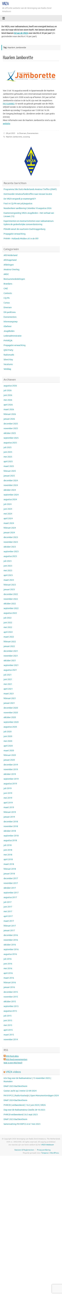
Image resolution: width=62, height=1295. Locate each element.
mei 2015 (8, 1025)
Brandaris (8, 284)
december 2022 (11, 594)
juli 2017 (8, 902)
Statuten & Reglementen (24, 1150)
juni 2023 (8, 566)
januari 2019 (9, 817)
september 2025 (11, 438)
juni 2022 (8, 622)
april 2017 (8, 916)
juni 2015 (8, 1020)
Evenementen (32, 133)
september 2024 (11, 495)
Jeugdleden (9, 331)
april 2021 (8, 689)
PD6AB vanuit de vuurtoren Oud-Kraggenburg (24, 229)
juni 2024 (8, 509)
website (6, 123)
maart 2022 (9, 637)
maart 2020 (9, 750)
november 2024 (11, 485)
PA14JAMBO (9, 104)
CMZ (6, 288)
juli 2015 (8, 1016)
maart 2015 (9, 1035)
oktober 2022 (10, 603)
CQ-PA (7, 298)
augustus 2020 (10, 727)
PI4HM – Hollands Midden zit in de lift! (21, 238)
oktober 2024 (10, 490)
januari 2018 (9, 873)
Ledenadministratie (12, 336)
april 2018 (8, 859)
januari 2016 (9, 987)
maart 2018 (9, 864)
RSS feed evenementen (16, 1059)
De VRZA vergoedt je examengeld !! (20, 199)
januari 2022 (9, 646)
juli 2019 (8, 788)
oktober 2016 (10, 945)
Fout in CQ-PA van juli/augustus (18, 203)
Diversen (22, 133)
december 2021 (11, 651)
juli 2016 (8, 959)
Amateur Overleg (11, 269)
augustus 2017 (10, 897)
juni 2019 (8, 793)
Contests (8, 293)
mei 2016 (8, 968)
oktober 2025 (10, 433)
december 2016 (11, 935)
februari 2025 (10, 471)
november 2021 (11, 656)
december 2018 (11, 821)
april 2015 (8, 1030)
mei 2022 (8, 627)
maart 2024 (9, 523)
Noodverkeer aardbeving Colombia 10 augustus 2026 (27, 208)
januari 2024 (9, 532)
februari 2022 (10, 641)
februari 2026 (10, 414)
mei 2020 (8, 741)
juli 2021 (8, 675)
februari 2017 (10, 926)
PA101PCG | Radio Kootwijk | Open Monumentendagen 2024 (31, 1095)
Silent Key (8, 359)
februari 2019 (10, 812)
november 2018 (11, 826)
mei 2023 (8, 570)
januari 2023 (9, 589)
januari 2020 (9, 760)
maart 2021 (9, 693)
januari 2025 (9, 476)
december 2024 (11, 480)
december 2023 (11, 537)
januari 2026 (9, 419)
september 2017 (11, 892)
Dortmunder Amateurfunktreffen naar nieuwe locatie (28, 194)
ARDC (6, 274)
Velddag (7, 369)
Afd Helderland (10, 255)
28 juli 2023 (10, 133)
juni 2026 (8, 395)
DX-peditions (10, 312)
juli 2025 (8, 447)
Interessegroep (10, 321)
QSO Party (8, 350)
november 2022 (11, 599)
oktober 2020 (10, 717)
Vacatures (8, 364)
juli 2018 (8, 845)
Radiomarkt (9, 355)
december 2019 (11, 764)
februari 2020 (10, 755)
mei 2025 (8, 457)
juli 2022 (8, 618)
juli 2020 (8, 731)
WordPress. (54, 1153)
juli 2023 (8, 561)
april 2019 (8, 802)
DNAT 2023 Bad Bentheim (15, 1119)
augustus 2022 (10, 613)
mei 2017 (8, 911)
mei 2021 (8, 684)
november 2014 (11, 1039)
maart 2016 (9, 978)
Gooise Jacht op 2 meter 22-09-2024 (20, 1091)
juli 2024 (8, 504)
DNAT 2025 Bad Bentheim (15, 1086)
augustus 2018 (10, 840)
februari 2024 (10, 528)
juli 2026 (8, 390)
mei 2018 (8, 855)
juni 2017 (8, 907)
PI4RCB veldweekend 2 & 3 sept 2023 (21, 1114)
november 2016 (11, 940)
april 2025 (8, 461)
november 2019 (11, 769)
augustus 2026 (10, 386)
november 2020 (11, 712)
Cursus (7, 303)
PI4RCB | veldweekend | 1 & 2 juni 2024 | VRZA (25, 1105)
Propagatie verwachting (15, 234)
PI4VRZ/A (8, 340)
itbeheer (8, 326)
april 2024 (8, 518)
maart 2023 (9, 580)
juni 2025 (8, 452)
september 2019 (11, 779)
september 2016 (11, 949)
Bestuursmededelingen (14, 279)
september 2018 (11, 836)
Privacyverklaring (43, 1150)
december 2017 (11, 878)
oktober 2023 (10, 547)
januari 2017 (9, 930)
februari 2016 (10, 982)
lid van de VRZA (21, 33)
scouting (26, 137)
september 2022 (11, 608)
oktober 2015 (10, 1001)
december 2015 (11, 992)
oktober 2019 (10, 774)
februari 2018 (10, 869)
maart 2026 (9, 409)
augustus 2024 (10, 499)
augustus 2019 (10, 783)
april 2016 (8, 973)
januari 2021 (9, 703)
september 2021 (11, 665)
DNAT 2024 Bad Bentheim (15, 1100)
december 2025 (11, 424)
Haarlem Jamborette (18, 57)
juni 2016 (8, 964)
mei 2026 (8, 400)
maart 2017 (9, 921)
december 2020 (11, 708)
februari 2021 (10, 698)
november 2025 (11, 428)
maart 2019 (9, 807)
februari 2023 (10, 585)
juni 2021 (8, 679)
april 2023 (8, 575)
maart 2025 (9, 466)
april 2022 (8, 632)
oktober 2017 (10, 888)
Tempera (44, 1153)
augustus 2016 (10, 954)
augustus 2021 (10, 670)
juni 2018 (8, 850)
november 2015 (11, 997)
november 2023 (11, 542)
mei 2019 (8, 798)
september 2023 (11, 551)
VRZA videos (13, 1072)
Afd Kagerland (10, 260)
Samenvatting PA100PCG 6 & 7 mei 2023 (22, 1124)
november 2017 (11, 883)
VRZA (5, 3)
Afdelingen (9, 265)
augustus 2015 (10, 1011)
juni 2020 (8, 736)
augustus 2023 (10, 556)
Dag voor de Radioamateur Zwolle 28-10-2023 (24, 1110)
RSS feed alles (12, 1056)
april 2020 (8, 746)
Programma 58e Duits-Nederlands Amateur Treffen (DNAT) (30, 189)
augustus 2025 (10, 442)
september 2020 (11, 722)
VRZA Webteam (47, 1145)
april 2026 (8, 405)
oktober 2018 (10, 831)
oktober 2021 (10, 660)
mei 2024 (8, 514)
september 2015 (11, 1006)
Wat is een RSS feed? (13, 1063)
